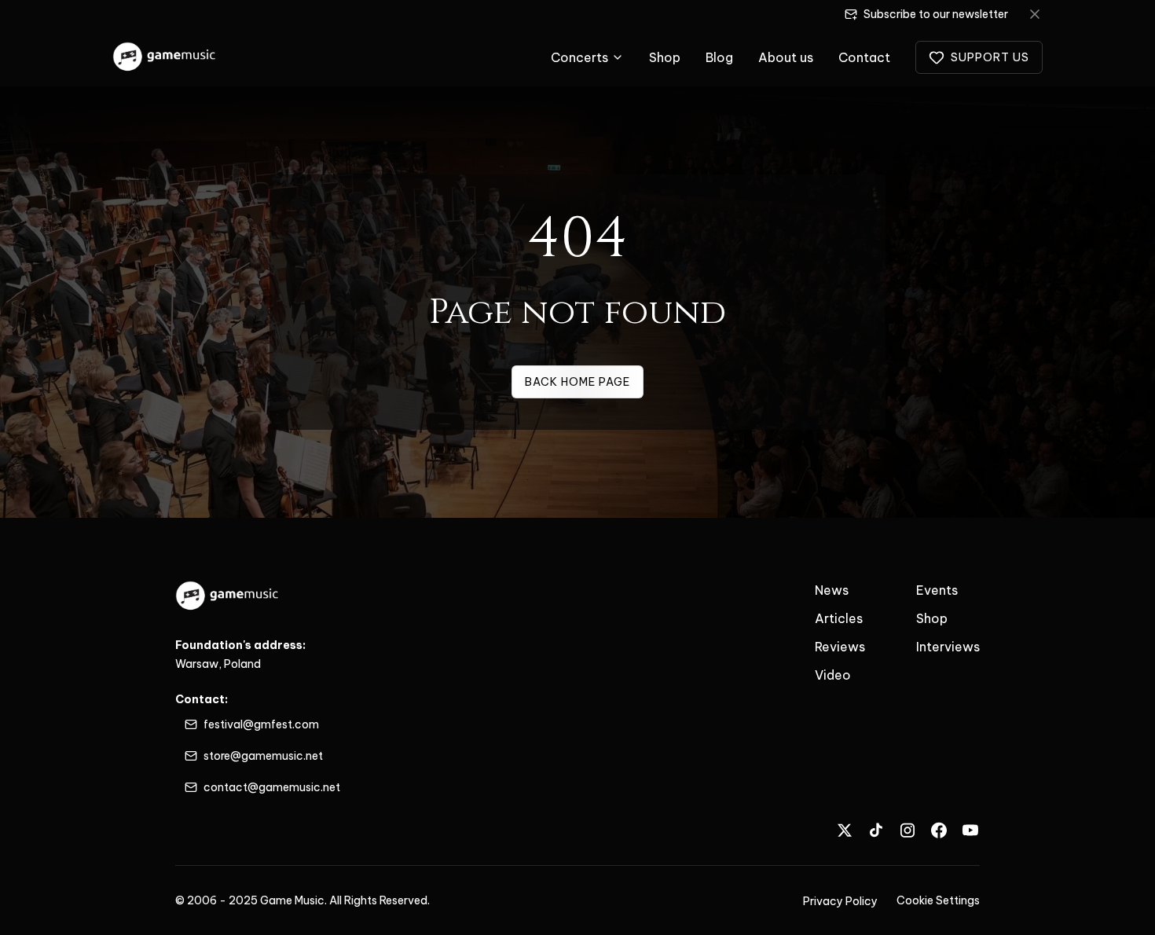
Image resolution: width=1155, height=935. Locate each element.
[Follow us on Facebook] (939, 830)
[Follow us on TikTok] (876, 830)
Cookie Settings (938, 900)
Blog (719, 57)
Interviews (948, 646)
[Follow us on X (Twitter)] (844, 830)
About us (785, 57)
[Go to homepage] (165, 57)
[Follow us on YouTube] (970, 830)
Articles (839, 618)
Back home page (577, 382)
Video (833, 675)
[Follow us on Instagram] (907, 830)
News (832, 590)
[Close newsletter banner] (1035, 14)
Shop (664, 57)
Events (937, 590)
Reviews (840, 646)
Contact (864, 57)
